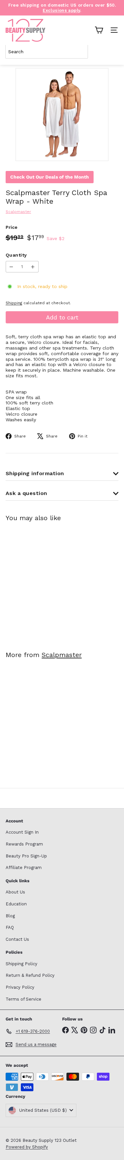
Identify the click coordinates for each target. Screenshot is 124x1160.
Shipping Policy (21, 963)
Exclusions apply (61, 10)
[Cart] (98, 30)
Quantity (16, 255)
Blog (10, 915)
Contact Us (17, 939)
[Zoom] (99, 151)
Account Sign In (22, 832)
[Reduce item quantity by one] (11, 266)
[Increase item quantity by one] (33, 266)
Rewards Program (24, 844)
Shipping (14, 303)
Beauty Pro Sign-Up (26, 855)
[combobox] (47, 51)
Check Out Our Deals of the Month (49, 177)
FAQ (10, 927)
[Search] (112, 51)
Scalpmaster (62, 655)
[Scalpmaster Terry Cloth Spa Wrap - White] (47, 582)
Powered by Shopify (27, 1146)
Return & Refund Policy (30, 975)
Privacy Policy (20, 987)
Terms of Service (23, 999)
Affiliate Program (24, 867)
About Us (15, 892)
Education (16, 903)
